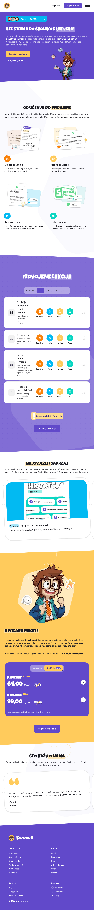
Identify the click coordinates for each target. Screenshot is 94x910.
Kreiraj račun (14, 892)
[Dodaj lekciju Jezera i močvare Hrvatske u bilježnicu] (83, 364)
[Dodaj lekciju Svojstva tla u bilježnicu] (83, 338)
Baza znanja (56, 857)
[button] (83, 682)
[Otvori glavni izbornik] (87, 5)
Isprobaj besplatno (18, 54)
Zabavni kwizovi (57, 865)
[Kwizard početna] (7, 6)
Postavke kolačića (16, 896)
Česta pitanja (14, 853)
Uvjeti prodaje (14, 861)
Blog (53, 861)
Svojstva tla (23, 335)
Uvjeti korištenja (15, 857)
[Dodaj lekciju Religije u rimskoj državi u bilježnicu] (83, 392)
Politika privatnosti (16, 865)
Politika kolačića (15, 869)
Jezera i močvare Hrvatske (21, 358)
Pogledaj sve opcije (47, 728)
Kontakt (54, 873)
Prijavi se (12, 888)
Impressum (13, 873)
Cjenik (53, 853)
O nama (54, 869)
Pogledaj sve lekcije (47, 428)
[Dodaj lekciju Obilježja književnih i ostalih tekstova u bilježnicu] (83, 312)
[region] (47, 510)
